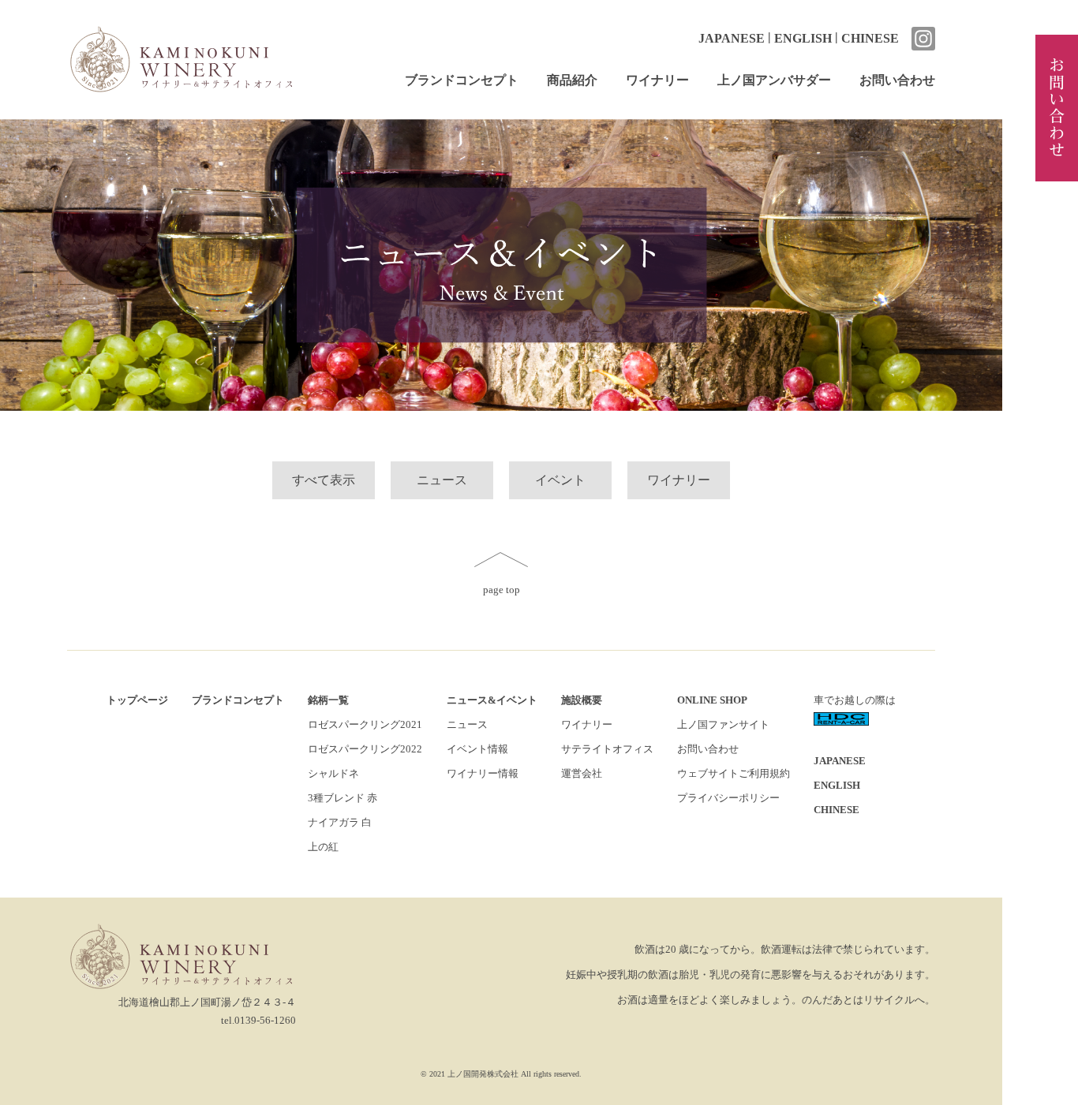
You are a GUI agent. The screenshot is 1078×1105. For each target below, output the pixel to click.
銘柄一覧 (328, 700)
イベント (560, 480)
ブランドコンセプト (461, 80)
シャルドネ (333, 773)
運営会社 (581, 773)
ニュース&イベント (492, 700)
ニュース (442, 480)
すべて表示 (323, 480)
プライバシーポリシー (728, 798)
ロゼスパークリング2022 (365, 749)
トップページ (137, 700)
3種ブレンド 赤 (342, 798)
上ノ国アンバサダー (774, 80)
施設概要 (581, 700)
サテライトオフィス (607, 749)
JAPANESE (731, 38)
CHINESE (870, 38)
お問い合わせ (897, 80)
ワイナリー (657, 80)
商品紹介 (572, 80)
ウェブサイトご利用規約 (733, 773)
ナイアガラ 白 (340, 822)
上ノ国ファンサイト (723, 724)
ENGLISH (803, 38)
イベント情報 (477, 749)
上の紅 (323, 847)
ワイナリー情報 (482, 773)
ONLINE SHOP (712, 700)
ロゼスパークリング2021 (365, 724)
